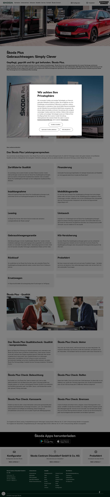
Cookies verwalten (55, 124)
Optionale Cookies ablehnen (49, 129)
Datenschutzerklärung (44, 120)
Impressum (64, 120)
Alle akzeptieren (66, 129)
